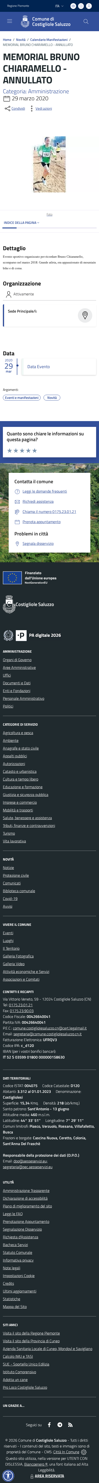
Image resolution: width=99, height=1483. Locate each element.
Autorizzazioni (14, 764)
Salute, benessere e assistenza (27, 818)
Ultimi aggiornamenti (19, 1291)
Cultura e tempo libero (20, 779)
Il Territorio (11, 948)
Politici (8, 706)
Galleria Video (14, 964)
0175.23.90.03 (22, 1011)
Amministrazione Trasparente (26, 1190)
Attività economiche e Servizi (26, 971)
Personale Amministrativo (23, 698)
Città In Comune (66, 1452)
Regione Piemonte (18, 6)
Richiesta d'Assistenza (20, 1237)
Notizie (8, 867)
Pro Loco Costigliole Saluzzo (25, 1387)
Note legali (11, 1268)
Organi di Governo (17, 660)
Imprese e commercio (20, 802)
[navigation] (9, 21)
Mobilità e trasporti (18, 810)
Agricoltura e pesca (18, 733)
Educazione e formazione (23, 787)
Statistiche (11, 1299)
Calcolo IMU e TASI (18, 1356)
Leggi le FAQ (13, 1214)
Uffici (7, 675)
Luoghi (8, 940)
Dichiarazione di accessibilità (25, 1198)
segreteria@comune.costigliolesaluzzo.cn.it (47, 1034)
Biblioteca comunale (19, 891)
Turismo (9, 833)
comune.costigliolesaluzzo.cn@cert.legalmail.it (50, 1028)
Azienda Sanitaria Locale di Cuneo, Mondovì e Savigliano (47, 1349)
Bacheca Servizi (15, 1245)
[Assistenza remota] (83, 1452)
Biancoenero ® (36, 1464)
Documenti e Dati (17, 683)
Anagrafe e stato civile (21, 748)
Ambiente (11, 740)
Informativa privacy (18, 1260)
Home (7, 39)
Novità (20, 39)
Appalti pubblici (15, 756)
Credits (8, 1283)
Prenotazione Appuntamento (26, 1221)
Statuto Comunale (17, 1252)
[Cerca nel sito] (86, 21)
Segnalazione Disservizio (22, 1229)
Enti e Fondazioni (16, 691)
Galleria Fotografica (18, 956)
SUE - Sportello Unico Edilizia (26, 1364)
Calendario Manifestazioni (49, 39)
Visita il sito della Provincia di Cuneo (31, 1341)
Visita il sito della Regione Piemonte (31, 1333)
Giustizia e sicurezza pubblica (25, 794)
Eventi (8, 933)
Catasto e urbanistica (20, 771)
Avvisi (7, 906)
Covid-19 (10, 898)
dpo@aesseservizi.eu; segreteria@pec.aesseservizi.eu (27, 1164)
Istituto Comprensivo (19, 1372)
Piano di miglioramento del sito (27, 1206)
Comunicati (12, 883)
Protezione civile (16, 875)
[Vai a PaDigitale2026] (32, 635)
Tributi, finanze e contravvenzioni (29, 825)
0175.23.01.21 (21, 1005)
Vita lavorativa (14, 841)
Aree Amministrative (19, 667)
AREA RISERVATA (49, 1476)
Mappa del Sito (15, 1306)
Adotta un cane (15, 1379)
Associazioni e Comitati (21, 979)
